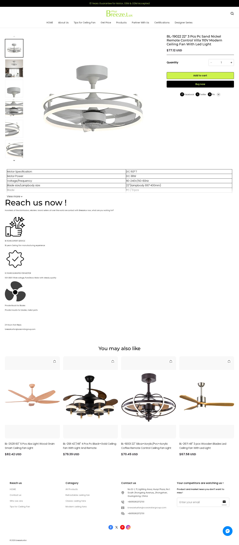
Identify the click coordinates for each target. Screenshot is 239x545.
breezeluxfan (21, 540)
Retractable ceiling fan (78, 495)
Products (121, 22)
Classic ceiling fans (76, 500)
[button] (232, 13)
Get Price (106, 22)
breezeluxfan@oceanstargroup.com (147, 507)
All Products (72, 489)
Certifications (162, 22)
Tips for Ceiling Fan (84, 22)
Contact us (15, 495)
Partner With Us (140, 22)
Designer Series (184, 22)
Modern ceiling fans (76, 506)
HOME (49, 22)
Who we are (16, 500)
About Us (63, 22)
